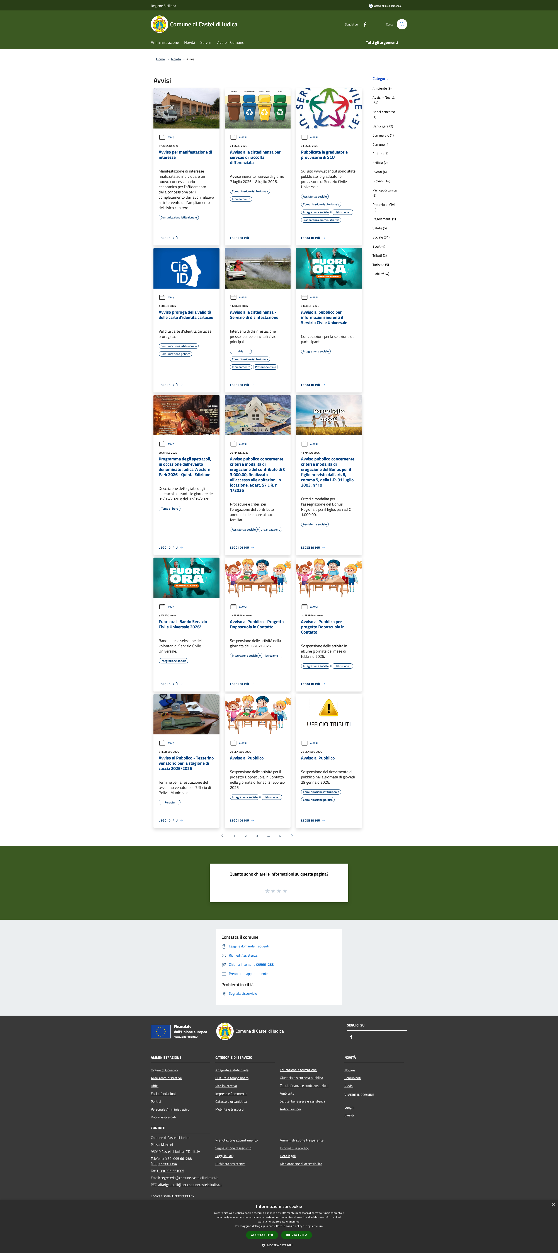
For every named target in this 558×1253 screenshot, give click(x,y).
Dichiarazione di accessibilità (301, 1163)
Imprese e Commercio (231, 1093)
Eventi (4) (380, 171)
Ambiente (287, 1093)
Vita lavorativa (226, 1085)
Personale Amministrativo (170, 1109)
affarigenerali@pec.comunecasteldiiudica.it (190, 1184)
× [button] (553, 1204)
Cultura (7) (380, 153)
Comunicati (352, 1078)
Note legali (288, 1155)
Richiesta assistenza (230, 1163)
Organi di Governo (164, 1070)
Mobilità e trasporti (229, 1109)
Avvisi (171, 137)
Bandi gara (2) (383, 126)
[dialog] (279, 1226)
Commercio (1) (383, 135)
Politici (156, 1101)
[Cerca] (402, 24)
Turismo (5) (381, 264)
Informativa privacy (294, 1148)
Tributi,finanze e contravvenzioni (304, 1085)
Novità (176, 59)
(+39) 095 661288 (178, 1158)
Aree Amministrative (166, 1078)
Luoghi (349, 1107)
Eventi (349, 1115)
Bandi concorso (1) (384, 114)
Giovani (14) (381, 181)
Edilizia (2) (380, 162)
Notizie (349, 1070)
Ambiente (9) (382, 88)
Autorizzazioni (290, 1109)
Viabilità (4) (381, 273)
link (321, 1226)
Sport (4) (379, 246)
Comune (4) (381, 144)
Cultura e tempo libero (231, 1078)
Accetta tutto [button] (262, 1235)
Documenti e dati (163, 1117)
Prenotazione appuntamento (236, 1140)
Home (160, 59)
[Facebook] (363, 24)
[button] (279, 1245)
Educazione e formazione (298, 1069)
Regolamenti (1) (384, 219)
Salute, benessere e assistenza (302, 1101)
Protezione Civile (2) (385, 207)
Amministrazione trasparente (301, 1140)
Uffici (154, 1085)
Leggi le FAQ (224, 1155)
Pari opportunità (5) (385, 193)
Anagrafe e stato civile (231, 1070)
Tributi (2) (380, 255)
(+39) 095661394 (164, 1163)
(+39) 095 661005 (170, 1170)
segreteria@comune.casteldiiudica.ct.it (189, 1177)
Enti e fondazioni (163, 1093)
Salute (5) (380, 228)
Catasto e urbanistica (231, 1101)
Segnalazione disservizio (233, 1148)
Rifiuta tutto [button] (296, 1235)
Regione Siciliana (163, 5)
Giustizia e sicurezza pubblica (301, 1077)
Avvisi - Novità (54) (384, 100)
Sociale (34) (381, 237)
